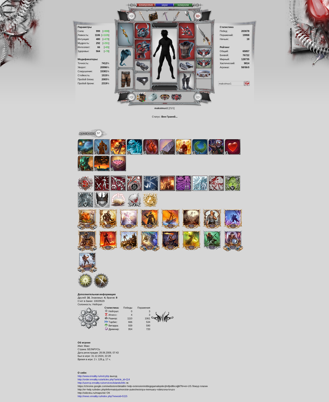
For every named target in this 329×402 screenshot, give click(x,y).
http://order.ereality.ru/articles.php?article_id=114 (104, 379)
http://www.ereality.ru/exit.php (93, 376)
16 (88, 297)
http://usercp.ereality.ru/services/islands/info (101, 382)
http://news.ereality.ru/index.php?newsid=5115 (102, 396)
